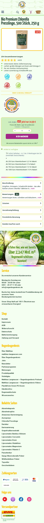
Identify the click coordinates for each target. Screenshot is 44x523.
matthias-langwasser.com (12, 354)
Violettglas (6, 376)
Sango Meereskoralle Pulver (13, 456)
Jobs (4, 361)
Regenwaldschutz (9, 392)
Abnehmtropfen (8, 412)
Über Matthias (7, 351)
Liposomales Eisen (9, 440)
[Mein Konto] (31, 12)
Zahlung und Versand (10, 338)
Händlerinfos (7, 389)
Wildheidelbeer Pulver (10, 459)
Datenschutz (7, 332)
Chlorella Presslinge (10, 421)
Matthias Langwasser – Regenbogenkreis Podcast (22, 380)
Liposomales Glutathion (11, 443)
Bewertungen (7, 194)
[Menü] (3, 12)
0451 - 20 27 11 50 (9, 285)
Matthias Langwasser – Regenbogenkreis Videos (21, 383)
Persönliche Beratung (11, 217)
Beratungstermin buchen (12, 297)
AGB (3, 325)
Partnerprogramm (9, 367)
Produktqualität (8, 373)
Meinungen (6, 370)
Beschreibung (8, 183)
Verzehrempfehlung (10, 210)
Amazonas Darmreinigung (12, 415)
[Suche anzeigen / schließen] (17, 12)
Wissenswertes (8, 395)
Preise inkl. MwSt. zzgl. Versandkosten (22, 125)
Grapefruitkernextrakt (10, 431)
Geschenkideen (8, 465)
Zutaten (5, 203)
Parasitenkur (7, 453)
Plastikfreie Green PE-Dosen (13, 386)
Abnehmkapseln (8, 408)
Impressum (6, 322)
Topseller (5, 462)
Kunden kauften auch (11, 224)
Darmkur (5, 424)
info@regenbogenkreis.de (12, 287)
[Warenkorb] (39, 12)
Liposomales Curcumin (11, 437)
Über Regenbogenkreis (11, 357)
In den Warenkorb (22, 136)
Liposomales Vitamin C (11, 450)
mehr (32, 188)
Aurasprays (6, 418)
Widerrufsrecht (8, 328)
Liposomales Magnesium (12, 446)
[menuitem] (3, 12)
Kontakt (5, 319)
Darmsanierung (8, 427)
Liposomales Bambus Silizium (14, 434)
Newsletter (6, 364)
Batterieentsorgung (9, 335)
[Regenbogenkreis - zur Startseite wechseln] (22, 4)
